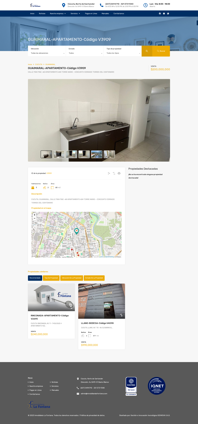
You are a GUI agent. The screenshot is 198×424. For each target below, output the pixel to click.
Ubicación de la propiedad (71, 278)
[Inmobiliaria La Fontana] (35, 5)
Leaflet (101, 257)
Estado (72, 49)
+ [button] (34, 214)
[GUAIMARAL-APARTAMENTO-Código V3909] (76, 231)
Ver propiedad (51, 306)
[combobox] (47, 53)
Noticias (42, 14)
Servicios (74, 14)
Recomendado (35, 278)
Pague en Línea (91, 14)
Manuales (105, 14)
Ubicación (35, 49)
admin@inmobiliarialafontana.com (94, 394)
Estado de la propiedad (94, 278)
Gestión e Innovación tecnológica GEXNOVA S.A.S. (150, 415)
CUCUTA (38, 64)
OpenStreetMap (109, 257)
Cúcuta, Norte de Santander (81, 4)
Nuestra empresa (56, 14)
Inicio (32, 14)
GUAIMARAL (50, 64)
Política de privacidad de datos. (92, 415)
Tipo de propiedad (114, 49)
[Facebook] (160, 13)
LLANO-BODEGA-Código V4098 (97, 323)
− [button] (34, 218)
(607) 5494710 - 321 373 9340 (119, 4)
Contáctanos (119, 14)
